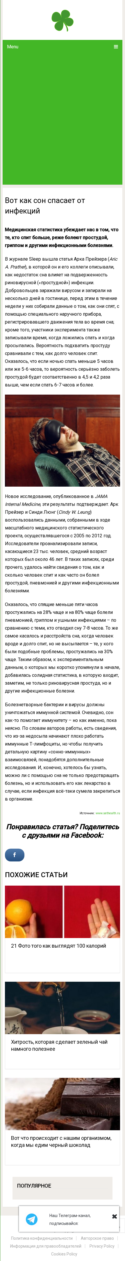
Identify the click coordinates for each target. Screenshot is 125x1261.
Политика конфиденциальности (42, 1238)
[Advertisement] (62, 119)
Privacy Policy (102, 1246)
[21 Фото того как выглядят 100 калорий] (62, 912)
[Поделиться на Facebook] (14, 855)
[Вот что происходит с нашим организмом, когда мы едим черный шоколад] (62, 1104)
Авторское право (97, 1238)
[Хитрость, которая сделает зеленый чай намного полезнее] (62, 1008)
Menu (12, 47)
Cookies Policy (64, 1254)
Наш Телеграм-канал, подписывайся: (70, 1219)
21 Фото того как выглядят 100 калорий (58, 946)
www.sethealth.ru (108, 813)
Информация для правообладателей (45, 1246)
